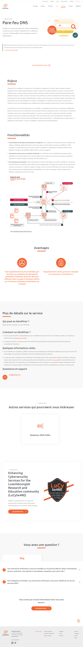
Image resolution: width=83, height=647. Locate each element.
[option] (40, 429)
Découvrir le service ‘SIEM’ (11, 50)
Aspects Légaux (47, 635)
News (75, 637)
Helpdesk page (41, 608)
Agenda (52, 1)
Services (63, 6)
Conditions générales (49, 633)
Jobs (57, 1)
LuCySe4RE (56, 360)
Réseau (43, 6)
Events (76, 635)
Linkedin (12, 643)
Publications (64, 1)
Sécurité (50, 6)
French (79, 1)
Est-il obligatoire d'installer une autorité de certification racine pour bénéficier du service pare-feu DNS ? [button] (41, 582)
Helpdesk (78, 6)
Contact (72, 1)
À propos (35, 6)
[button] (79, 1)
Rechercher (76, 1)
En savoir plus (40, 65)
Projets (71, 6)
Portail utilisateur (48, 631)
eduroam (61, 635)
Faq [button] (22, 558)
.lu (57, 6)
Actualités (45, 1)
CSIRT (60, 633)
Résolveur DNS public (20, 338)
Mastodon (15, 643)
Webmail (61, 631)
